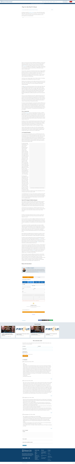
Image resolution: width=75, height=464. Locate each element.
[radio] (25, 282)
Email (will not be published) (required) (28, 442)
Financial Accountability (37, 456)
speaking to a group (31, 12)
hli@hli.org (49, 453)
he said (38, 241)
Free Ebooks (51, 1)
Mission (43, 1)
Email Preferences (25, 351)
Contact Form (49, 451)
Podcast (48, 1)
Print (52, 9)
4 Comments (29, 9)
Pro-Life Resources (25, 352)
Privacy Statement (49, 460)
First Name (23, 288)
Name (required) (25, 438)
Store (35, 454)
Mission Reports (36, 457)
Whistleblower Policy (37, 459)
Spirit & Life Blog (32, 9)
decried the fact (27, 112)
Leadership (36, 451)
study (24, 86)
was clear (40, 238)
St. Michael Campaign (37, 455)
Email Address (24, 348)
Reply (51, 378)
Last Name (35, 288)
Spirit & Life (54, 1)
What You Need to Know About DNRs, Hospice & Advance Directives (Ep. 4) (37, 334)
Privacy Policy (36, 458)
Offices (35, 452)
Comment (24, 431)
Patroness (36, 453)
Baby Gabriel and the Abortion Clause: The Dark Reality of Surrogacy (22, 334)
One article (25, 65)
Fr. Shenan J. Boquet (23, 9)
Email (22, 291)
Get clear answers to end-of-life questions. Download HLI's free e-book (37, 3)
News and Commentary (36, 9)
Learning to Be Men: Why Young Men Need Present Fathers (51, 334)
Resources (46, 1)
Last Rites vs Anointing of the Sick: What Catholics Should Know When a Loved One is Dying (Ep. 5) (7, 334)
